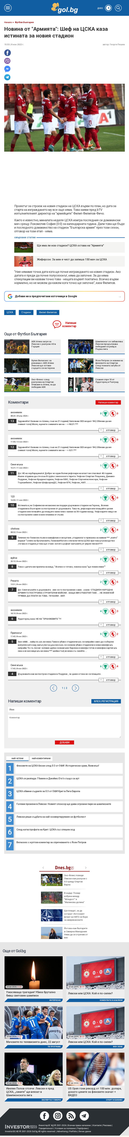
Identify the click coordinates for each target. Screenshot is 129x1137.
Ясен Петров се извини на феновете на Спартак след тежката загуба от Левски (109, 364)
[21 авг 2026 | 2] (95, 1068)
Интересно (55, 1000)
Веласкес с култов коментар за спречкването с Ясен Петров (51, 842)
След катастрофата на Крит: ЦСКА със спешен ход (45, 829)
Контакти (97, 1125)
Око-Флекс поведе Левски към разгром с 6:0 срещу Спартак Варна (75, 880)
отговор (110, 430)
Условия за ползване (65, 1128)
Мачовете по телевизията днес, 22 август (33, 1042)
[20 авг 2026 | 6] (34, 1068)
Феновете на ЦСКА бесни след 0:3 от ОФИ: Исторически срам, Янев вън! (57, 765)
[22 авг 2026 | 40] (95, 972)
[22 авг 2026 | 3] (34, 1022)
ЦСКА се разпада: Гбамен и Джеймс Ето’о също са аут (47, 778)
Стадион (26, 312)
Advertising (62, 1131)
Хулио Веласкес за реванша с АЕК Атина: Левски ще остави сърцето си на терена (43, 364)
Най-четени (17, 758)
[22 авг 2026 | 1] (34, 972)
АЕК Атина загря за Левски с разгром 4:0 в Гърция (43, 344)
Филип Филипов (48, 312)
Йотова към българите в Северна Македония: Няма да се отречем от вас (76, 933)
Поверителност (46, 1128)
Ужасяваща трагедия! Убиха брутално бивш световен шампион (31, 994)
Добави (65, 742)
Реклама (107, 1125)
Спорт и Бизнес (114, 1100)
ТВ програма (54, 1047)
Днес (103, 8)
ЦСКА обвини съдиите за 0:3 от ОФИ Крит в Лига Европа (48, 791)
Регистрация (110, 701)
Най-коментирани (41, 758)
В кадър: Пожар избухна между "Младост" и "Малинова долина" (74, 898)
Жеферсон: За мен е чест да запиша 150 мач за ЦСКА (72, 259)
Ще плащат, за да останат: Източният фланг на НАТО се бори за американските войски (64, 916)
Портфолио (82, 1128)
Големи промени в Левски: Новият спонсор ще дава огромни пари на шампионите (63, 804)
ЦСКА (10, 312)
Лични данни (84, 1131)
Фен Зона (117, 1047)
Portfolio (73, 1131)
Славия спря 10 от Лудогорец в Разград (106, 380)
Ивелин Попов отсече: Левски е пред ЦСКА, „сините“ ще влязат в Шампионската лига (30, 1092)
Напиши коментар (69, 324)
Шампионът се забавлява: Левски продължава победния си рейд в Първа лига (109, 345)
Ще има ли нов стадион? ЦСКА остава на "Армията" (70, 245)
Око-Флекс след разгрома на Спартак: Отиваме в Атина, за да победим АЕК (43, 383)
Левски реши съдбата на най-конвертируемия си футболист (51, 816)
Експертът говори (51, 1100)
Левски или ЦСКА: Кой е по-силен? (90, 993)
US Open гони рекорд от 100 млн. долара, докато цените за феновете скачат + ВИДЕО (95, 1092)
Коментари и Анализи (111, 1000)
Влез (97, 701)
